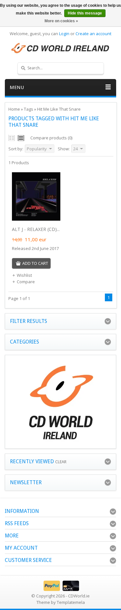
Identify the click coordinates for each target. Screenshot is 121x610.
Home (14, 109)
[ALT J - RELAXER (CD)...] (36, 219)
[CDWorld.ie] (60, 48)
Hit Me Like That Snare (59, 109)
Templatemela (71, 602)
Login (64, 33)
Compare (26, 282)
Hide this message (85, 13)
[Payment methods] (60, 589)
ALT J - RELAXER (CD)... (36, 229)
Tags (28, 109)
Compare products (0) (51, 138)
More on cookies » (61, 21)
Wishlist (24, 275)
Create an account (93, 33)
